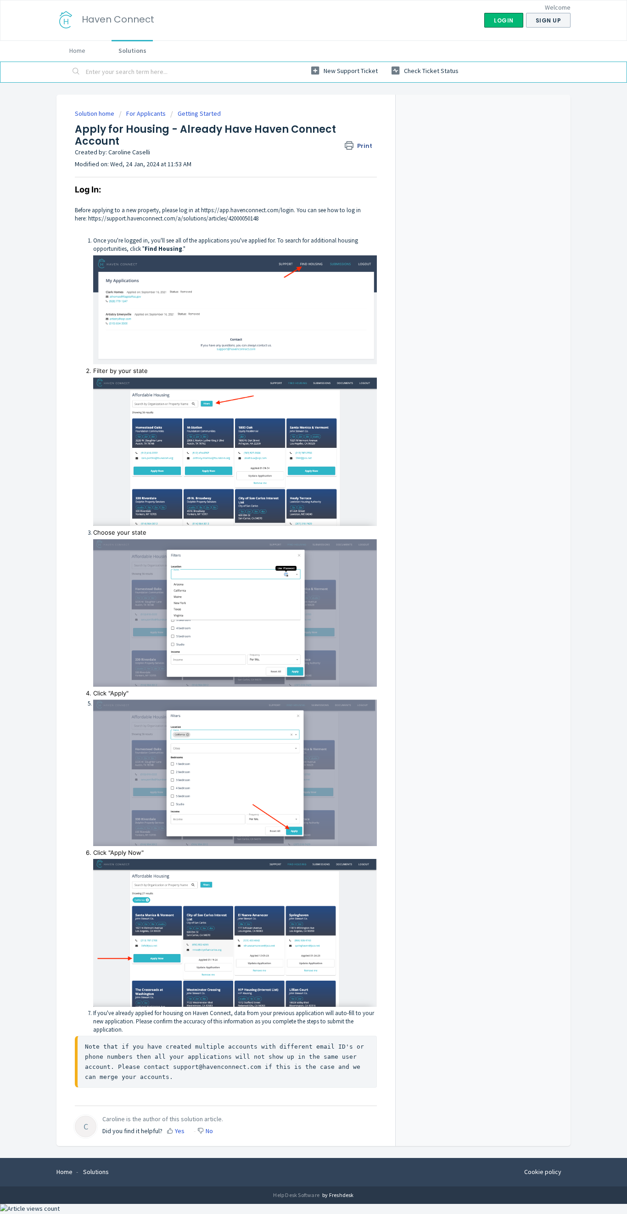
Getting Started (199, 113)
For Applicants (146, 113)
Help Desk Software (296, 1194)
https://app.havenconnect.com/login (247, 210)
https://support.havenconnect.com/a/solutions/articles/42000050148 (173, 218)
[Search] (76, 72)
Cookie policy (542, 1172)
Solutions (132, 50)
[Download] (296, 500)
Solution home (95, 113)
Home (77, 50)
